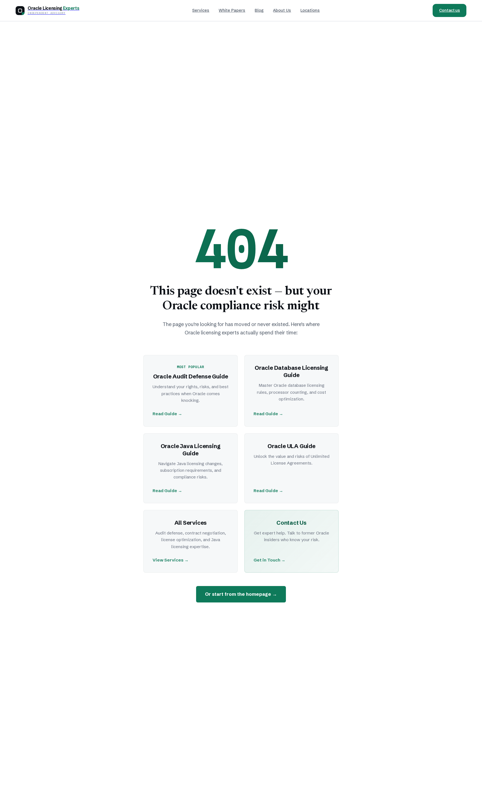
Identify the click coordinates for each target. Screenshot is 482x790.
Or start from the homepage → (241, 594)
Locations (310, 10)
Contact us (449, 10)
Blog (259, 10)
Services (200, 10)
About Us (282, 10)
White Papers (232, 10)
